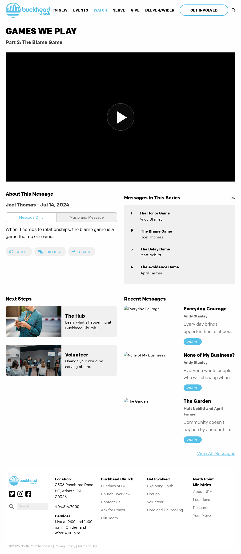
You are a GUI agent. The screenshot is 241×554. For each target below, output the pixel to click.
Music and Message (87, 217)
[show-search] (232, 10)
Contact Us (110, 501)
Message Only (31, 217)
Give (135, 10)
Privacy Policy (65, 546)
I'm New (60, 10)
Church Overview (115, 493)
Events (80, 10)
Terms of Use (87, 546)
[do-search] (32, 506)
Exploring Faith (160, 485)
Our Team (109, 517)
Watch (100, 10)
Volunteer (155, 501)
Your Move (202, 515)
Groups (153, 493)
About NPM (203, 491)
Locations (201, 499)
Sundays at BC (113, 485)
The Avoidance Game (160, 267)
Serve (119, 10)
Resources (202, 507)
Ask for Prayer (113, 509)
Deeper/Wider (159, 10)
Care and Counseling (165, 509)
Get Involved (203, 10)
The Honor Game (155, 213)
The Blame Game (156, 231)
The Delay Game (155, 249)
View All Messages (216, 453)
